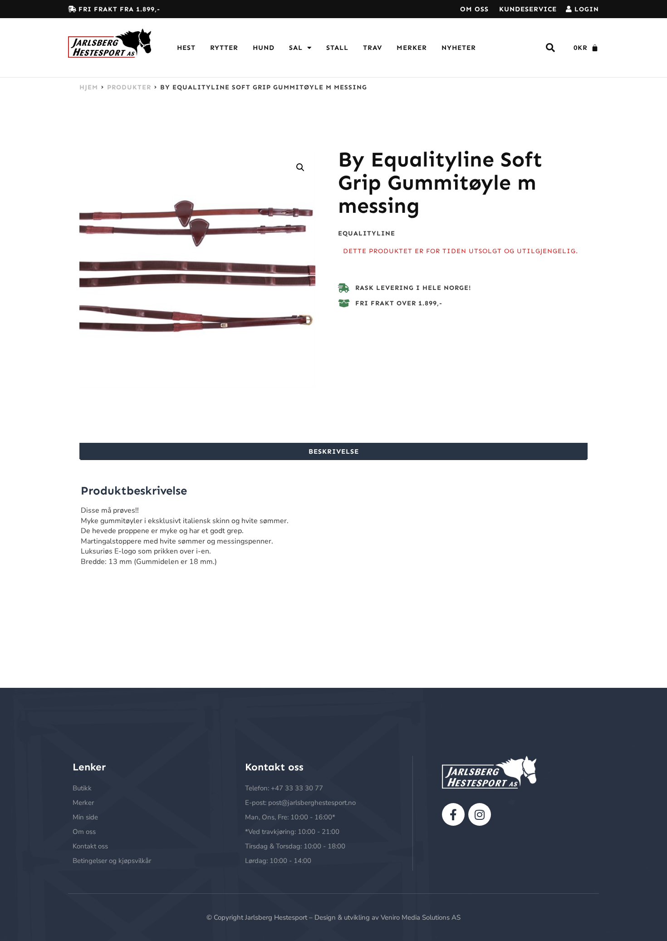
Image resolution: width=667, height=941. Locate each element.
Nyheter (458, 48)
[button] (300, 167)
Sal (296, 48)
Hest (186, 48)
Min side (85, 817)
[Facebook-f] (453, 814)
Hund (264, 48)
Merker (412, 48)
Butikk (82, 788)
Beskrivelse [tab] (334, 451)
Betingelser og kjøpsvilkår (112, 860)
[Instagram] (479, 814)
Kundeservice (528, 9)
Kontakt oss (90, 846)
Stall (337, 48)
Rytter (224, 48)
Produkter (129, 87)
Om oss (474, 9)
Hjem (88, 87)
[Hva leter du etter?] (550, 48)
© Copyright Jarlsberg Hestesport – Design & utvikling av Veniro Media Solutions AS (333, 917)
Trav (372, 48)
